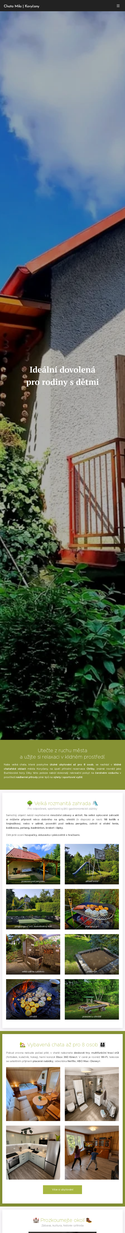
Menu (118, 6)
